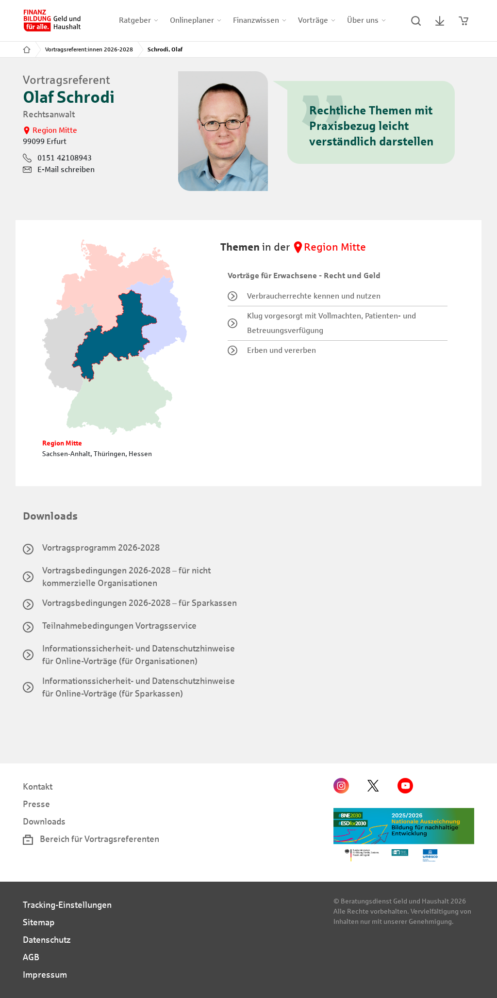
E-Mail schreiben (66, 169)
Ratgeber (135, 20)
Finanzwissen (256, 20)
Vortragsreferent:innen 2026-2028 (89, 49)
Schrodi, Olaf (165, 49)
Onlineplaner (192, 20)
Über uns (363, 20)
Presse (36, 804)
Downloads (44, 821)
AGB (31, 957)
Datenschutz (47, 940)
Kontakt (37, 787)
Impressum (45, 975)
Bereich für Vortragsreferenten (98, 839)
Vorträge (313, 20)
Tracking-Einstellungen (67, 905)
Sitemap (39, 922)
